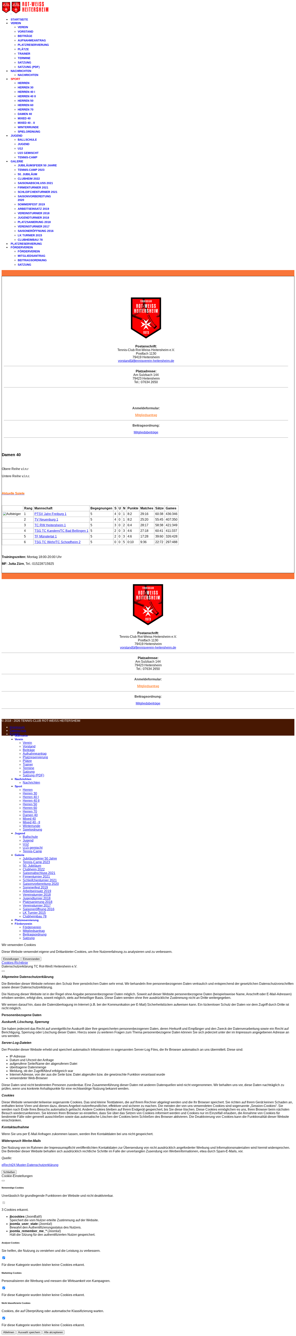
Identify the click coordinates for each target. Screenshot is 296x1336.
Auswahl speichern (29, 1332)
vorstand (124, 360)
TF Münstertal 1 (45, 536)
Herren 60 (25, 105)
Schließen (9, 1172)
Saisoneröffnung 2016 (36, 230)
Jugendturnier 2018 (33, 217)
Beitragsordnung (32, 260)
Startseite (19, 19)
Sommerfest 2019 (31, 204)
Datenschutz (18, 730)
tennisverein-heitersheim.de (154, 360)
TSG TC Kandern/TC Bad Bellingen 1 (61, 530)
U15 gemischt (28, 153)
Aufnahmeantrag (32, 40)
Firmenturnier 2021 (33, 187)
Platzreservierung (33, 44)
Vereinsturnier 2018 (34, 213)
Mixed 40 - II (26, 122)
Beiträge (25, 36)
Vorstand (25, 31)
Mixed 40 (24, 118)
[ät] (132, 360)
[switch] (3, 1202)
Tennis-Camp (27, 157)
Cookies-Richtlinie (15, 962)
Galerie (17, 161)
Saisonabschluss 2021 (35, 183)
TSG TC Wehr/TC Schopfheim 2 (57, 542)
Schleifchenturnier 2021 (37, 191)
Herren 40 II (27, 96)
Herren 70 (25, 109)
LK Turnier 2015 (30, 235)
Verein (16, 23)
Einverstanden (31, 958)
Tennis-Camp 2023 (31, 169)
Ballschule (27, 139)
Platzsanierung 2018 (34, 222)
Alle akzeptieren (53, 1332)
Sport (15, 79)
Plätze (23, 49)
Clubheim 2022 (29, 178)
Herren (23, 83)
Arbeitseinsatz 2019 (33, 208)
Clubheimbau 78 (30, 239)
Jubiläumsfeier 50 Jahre (37, 165)
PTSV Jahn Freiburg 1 (50, 514)
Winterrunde (28, 127)
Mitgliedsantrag (31, 255)
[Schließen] (3, 971)
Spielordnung (29, 131)
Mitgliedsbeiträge (146, 432)
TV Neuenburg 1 (46, 519)
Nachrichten (21, 71)
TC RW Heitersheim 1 (50, 525)
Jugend (16, 135)
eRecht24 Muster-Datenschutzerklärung (30, 1165)
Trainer (24, 53)
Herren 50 (25, 100)
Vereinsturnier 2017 (34, 226)
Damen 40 (25, 114)
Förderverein (22, 247)
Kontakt (15, 734)
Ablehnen (8, 1332)
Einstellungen (11, 958)
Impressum (17, 727)
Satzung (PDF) (29, 67)
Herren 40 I (26, 91)
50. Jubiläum (27, 174)
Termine (24, 58)
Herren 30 (25, 87)
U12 (20, 148)
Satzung (24, 62)
